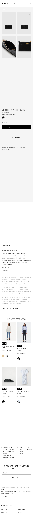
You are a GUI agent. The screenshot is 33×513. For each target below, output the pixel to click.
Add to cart (16, 138)
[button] (29, 14)
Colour (3, 114)
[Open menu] (15, 4)
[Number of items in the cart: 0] (30, 4)
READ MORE (4, 496)
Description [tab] (6, 245)
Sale (24, 147)
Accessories (12, 147)
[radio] (3, 117)
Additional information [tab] (10, 308)
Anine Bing (19, 147)
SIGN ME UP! (16, 478)
